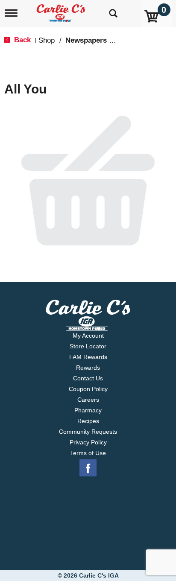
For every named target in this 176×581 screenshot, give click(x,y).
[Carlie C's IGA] (61, 10)
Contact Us (88, 378)
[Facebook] (88, 468)
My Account (88, 335)
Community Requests (88, 431)
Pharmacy (88, 410)
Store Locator (88, 346)
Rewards (88, 367)
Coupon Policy (88, 388)
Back (21, 40)
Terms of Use (88, 453)
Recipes (88, 421)
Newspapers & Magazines (108, 40)
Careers (88, 399)
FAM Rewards (88, 356)
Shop (46, 40)
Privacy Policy (88, 442)
